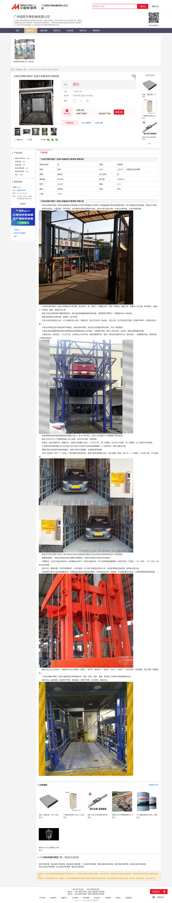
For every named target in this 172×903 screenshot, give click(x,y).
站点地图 (75, 898)
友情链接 (128, 898)
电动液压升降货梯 (58, 864)
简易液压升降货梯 (73, 864)
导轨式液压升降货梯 (105, 864)
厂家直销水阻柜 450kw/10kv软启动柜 (154, 116)
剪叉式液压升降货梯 (47, 866)
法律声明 (108, 898)
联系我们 (53, 898)
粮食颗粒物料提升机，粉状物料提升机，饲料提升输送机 (32, 62)
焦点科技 (89, 900)
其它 (24, 70)
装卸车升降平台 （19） (23, 158)
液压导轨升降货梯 (121, 864)
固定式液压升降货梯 (138, 864)
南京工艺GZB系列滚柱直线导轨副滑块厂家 (156, 137)
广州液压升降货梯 (89, 864)
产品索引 (17, 230)
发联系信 (70, 122)
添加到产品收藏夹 (20, 233)
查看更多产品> (154, 785)
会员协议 (97, 898)
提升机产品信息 (78, 889)
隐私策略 (86, 898)
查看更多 (23, 204)
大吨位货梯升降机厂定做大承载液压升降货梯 (89, 892)
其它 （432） (19, 175)
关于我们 (42, 898)
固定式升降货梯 (78, 866)
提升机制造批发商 (93, 889)
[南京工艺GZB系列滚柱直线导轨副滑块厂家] (149, 128)
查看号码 (119, 112)
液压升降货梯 (44, 864)
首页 (12, 70)
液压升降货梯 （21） (22, 168)
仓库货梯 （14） (20, 165)
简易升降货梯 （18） (22, 171)
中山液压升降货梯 (63, 866)
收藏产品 (19, 140)
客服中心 (64, 898)
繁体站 (118, 898)
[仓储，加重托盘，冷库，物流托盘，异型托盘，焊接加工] (149, 85)
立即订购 (99, 122)
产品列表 (19, 70)
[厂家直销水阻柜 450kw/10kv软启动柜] (149, 106)
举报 (30, 140)
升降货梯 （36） (20, 162)
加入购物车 (86, 122)
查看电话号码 (21, 190)
